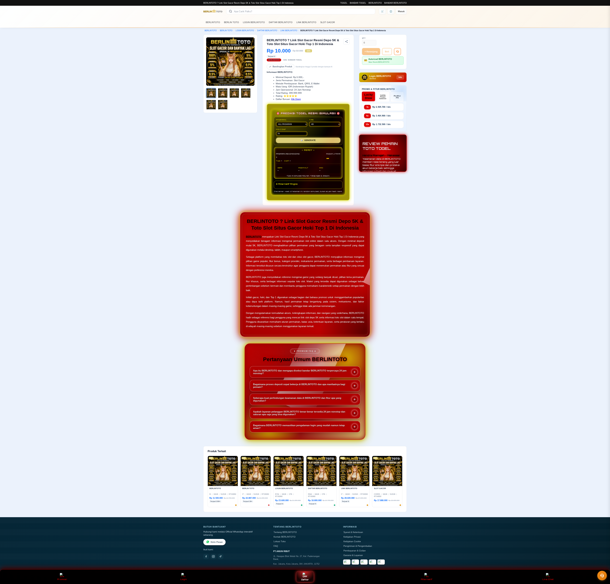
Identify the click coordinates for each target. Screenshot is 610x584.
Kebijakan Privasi (352, 537)
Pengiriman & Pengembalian (357, 546)
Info (400, 77)
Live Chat (548, 579)
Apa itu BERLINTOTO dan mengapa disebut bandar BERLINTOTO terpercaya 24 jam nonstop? (299, 372)
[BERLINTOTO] (212, 11)
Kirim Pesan (217, 542)
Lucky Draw (368, 96)
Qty (364, 38)
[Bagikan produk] (346, 41)
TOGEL (343, 3)
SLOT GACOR (327, 22)
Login (183, 579)
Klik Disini (296, 99)
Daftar (305, 579)
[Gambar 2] (223, 93)
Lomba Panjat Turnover (382, 96)
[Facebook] (206, 556)
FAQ (276, 546)
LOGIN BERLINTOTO (254, 22)
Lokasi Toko (280, 541)
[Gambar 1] (211, 93)
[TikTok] (220, 556)
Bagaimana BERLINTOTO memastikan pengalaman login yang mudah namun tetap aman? (299, 426)
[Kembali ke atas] (603, 567)
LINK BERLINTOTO (306, 22)
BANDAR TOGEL (358, 3)
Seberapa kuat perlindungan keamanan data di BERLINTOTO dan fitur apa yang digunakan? (297, 399)
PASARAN (281, 120)
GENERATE (308, 140)
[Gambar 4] (246, 93)
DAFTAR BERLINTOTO (280, 22)
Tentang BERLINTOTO (285, 532)
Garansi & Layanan (353, 555)
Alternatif (426, 579)
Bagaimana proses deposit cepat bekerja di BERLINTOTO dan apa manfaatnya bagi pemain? (299, 385)
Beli (387, 51)
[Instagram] (213, 556)
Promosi (62, 579)
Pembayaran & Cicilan (354, 550)
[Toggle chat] (602, 575)
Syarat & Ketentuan (353, 532)
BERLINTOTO (375, 3)
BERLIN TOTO (231, 22)
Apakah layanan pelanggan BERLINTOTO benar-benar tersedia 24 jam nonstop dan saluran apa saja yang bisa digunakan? (299, 413)
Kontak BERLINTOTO (284, 537)
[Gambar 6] (223, 105)
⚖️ (391, 11)
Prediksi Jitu (397, 96)
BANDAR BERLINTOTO (395, 3)
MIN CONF (281, 129)
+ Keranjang (371, 51)
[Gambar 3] (234, 93)
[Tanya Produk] (397, 51)
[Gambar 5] (211, 105)
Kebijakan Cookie (352, 541)
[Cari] (230, 11)
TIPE (311, 120)
